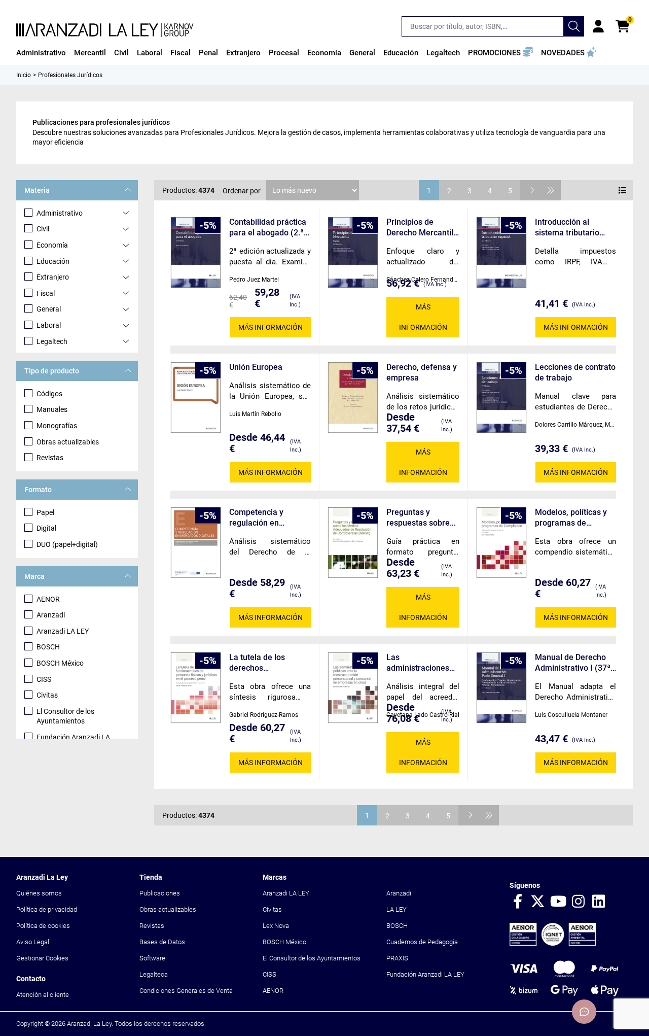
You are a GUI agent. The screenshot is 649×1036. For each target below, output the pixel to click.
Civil (43, 229)
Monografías (57, 426)
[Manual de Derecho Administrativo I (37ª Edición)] (501, 687)
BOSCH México (60, 663)
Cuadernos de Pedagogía (422, 942)
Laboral (49, 325)
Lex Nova (276, 925)
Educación (53, 261)
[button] (500, 53)
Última (550, 190)
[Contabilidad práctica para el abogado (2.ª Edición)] (195, 252)
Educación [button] (400, 52)
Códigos (49, 394)
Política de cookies (43, 925)
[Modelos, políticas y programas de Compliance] (501, 542)
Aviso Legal (32, 942)
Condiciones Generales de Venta (186, 990)
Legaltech (52, 341)
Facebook (518, 902)
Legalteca (153, 974)
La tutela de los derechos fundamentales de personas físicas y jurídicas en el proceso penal (262, 662)
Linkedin (599, 902)
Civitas (47, 695)
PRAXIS (397, 958)
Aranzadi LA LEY (63, 631)
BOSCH (48, 647)
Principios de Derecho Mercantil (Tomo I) (419, 227)
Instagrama (578, 902)
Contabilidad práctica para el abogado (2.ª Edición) (267, 227)
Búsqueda (574, 26)
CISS (44, 679)
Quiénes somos (39, 893)
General (49, 309)
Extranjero (53, 277)
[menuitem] (41, 53)
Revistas (50, 458)
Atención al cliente (42, 994)
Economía (52, 245)
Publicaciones (159, 893)
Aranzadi (51, 615)
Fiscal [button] (180, 52)
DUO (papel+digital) (67, 544)
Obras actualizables (68, 442)
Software (152, 958)
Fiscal (46, 293)
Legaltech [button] (443, 52)
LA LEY (396, 909)
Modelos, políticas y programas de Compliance (571, 517)
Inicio (23, 75)
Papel (45, 512)
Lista (622, 190)
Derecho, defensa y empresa (421, 372)
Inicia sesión (598, 26)
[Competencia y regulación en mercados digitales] (195, 542)
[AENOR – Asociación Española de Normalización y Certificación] (553, 943)
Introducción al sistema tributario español (567, 227)
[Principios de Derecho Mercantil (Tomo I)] (353, 252)
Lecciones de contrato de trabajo (575, 372)
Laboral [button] (149, 52)
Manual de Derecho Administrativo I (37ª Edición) (572, 662)
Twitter (538, 902)
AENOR (48, 599)
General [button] (362, 52)
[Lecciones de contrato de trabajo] (501, 397)
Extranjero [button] (243, 52)
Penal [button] (208, 52)
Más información (270, 327)
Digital (46, 528)
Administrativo (60, 213)
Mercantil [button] (90, 52)
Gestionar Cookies (42, 958)
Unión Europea (255, 367)
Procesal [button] (284, 52)
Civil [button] (121, 52)
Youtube (558, 902)
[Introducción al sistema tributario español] (501, 252)
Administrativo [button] (41, 52)
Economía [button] (324, 52)
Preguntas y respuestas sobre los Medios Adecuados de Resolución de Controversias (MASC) (418, 517)
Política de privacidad (46, 909)
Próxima (530, 190)
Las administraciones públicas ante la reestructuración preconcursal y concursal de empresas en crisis (420, 662)
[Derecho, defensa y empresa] (353, 397)
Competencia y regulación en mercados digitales (264, 517)
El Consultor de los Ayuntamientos (65, 716)
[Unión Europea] (195, 397)
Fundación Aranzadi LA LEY (425, 974)
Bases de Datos (162, 942)
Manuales (52, 409)
